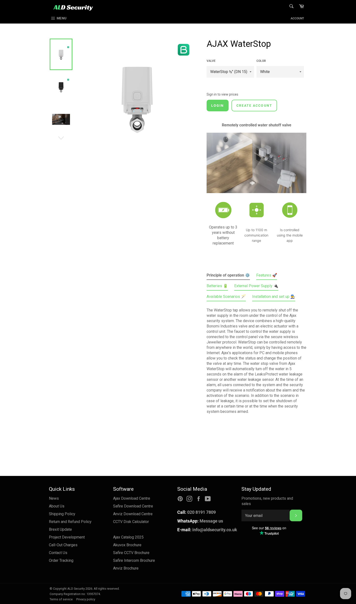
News (54, 498)
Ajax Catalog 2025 (128, 537)
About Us (56, 506)
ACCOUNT (297, 18)
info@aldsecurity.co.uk (207, 529)
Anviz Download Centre (133, 514)
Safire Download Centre (133, 506)
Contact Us (58, 552)
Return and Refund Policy (70, 521)
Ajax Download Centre (131, 498)
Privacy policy (85, 599)
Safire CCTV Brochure (131, 552)
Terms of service (61, 599)
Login (217, 105)
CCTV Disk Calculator (131, 521)
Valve (211, 61)
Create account (254, 105)
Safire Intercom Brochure (134, 560)
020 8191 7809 (196, 512)
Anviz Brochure (126, 568)
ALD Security (76, 588)
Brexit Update (60, 529)
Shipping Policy (62, 514)
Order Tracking (61, 560)
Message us (200, 520)
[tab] (228, 276)
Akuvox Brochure (127, 545)
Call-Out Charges (63, 545)
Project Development (67, 537)
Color (261, 61)
